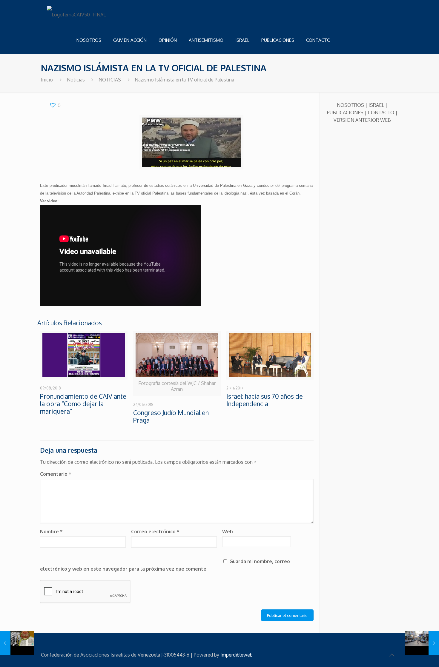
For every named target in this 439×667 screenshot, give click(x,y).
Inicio (47, 80)
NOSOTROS (350, 105)
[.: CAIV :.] (77, 13)
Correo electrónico (155, 531)
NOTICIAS (110, 80)
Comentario (55, 474)
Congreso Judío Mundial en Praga (171, 416)
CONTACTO (381, 112)
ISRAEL (376, 105)
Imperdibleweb (236, 655)
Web (227, 531)
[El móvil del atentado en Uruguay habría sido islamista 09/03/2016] (422, 643)
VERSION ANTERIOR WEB (362, 120)
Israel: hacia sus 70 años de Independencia (264, 400)
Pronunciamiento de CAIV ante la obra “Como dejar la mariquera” (83, 403)
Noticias (76, 80)
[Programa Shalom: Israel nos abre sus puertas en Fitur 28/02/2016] (17, 643)
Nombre (51, 531)
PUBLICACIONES (345, 112)
